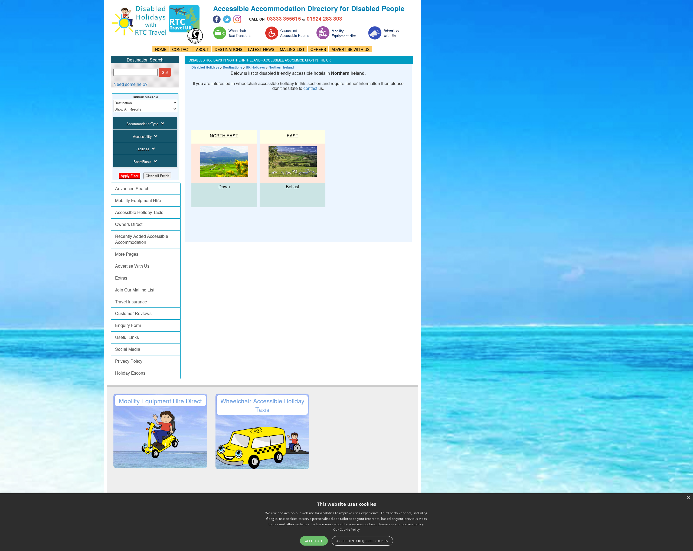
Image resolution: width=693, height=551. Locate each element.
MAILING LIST (292, 49)
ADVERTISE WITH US (351, 49)
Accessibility (142, 136)
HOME (160, 49)
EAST (292, 135)
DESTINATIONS (228, 49)
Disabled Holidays (205, 67)
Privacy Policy (128, 361)
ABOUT (202, 49)
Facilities (142, 148)
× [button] (688, 498)
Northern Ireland (281, 67)
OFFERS (318, 49)
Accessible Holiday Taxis (139, 212)
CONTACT (181, 49)
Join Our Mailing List (134, 290)
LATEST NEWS (261, 49)
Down (224, 186)
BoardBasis (142, 161)
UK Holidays (255, 67)
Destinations (232, 67)
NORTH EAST (224, 135)
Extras (121, 278)
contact (310, 88)
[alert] (346, 522)
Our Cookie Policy (346, 529)
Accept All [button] (314, 541)
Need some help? (130, 84)
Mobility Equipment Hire (138, 200)
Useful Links (127, 337)
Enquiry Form (128, 325)
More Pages (126, 254)
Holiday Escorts (130, 373)
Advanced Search (132, 188)
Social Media (127, 349)
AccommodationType (142, 123)
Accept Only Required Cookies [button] (362, 541)
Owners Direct (128, 224)
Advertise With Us (132, 266)
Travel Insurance (131, 302)
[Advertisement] (287, 108)
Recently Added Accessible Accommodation (141, 239)
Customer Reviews (133, 313)
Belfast (292, 186)
